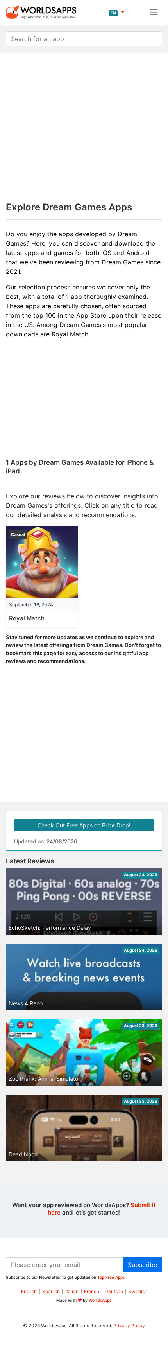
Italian (72, 1291)
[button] (116, 12)
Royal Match (27, 618)
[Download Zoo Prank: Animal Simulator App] (84, 1055)
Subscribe (142, 1265)
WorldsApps (100, 1300)
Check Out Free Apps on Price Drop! (84, 825)
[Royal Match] (42, 561)
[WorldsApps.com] (43, 12)
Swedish (138, 1291)
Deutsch (114, 1291)
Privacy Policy (129, 1325)
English (29, 1291)
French (91, 1291)
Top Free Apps (111, 1277)
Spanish (51, 1291)
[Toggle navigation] (154, 12)
